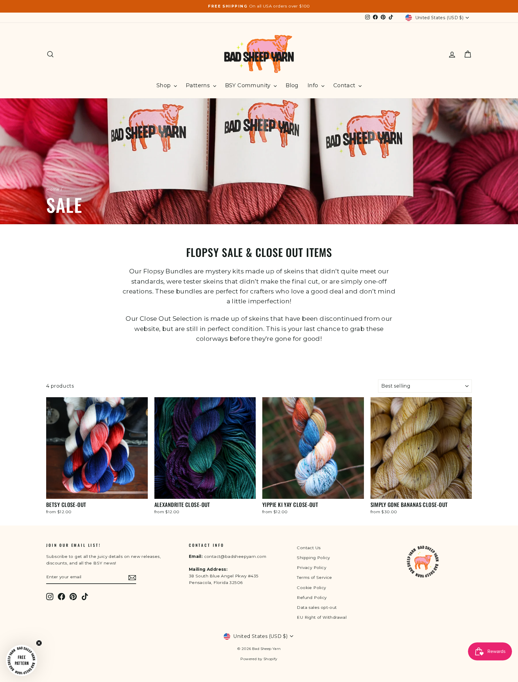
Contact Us (308, 547)
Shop (164, 85)
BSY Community (248, 85)
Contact (345, 85)
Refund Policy (311, 597)
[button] (21, 660)
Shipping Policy (313, 557)
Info (314, 85)
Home (53, 189)
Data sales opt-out (317, 607)
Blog (292, 85)
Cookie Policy (311, 587)
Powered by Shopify (258, 659)
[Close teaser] (39, 643)
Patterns (199, 85)
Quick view (97, 491)
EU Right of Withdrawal (322, 617)
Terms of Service (314, 577)
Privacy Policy (311, 567)
